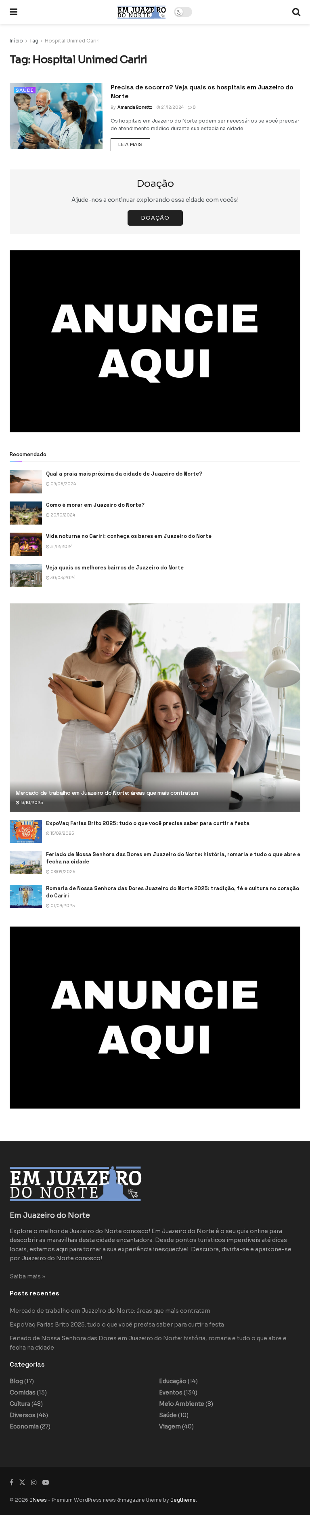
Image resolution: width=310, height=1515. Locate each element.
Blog (16, 1381)
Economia (24, 1426)
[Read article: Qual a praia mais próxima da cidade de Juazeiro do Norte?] (26, 481)
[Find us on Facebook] (11, 1482)
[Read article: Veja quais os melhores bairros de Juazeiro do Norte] (26, 575)
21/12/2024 (172, 107)
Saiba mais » (27, 1276)
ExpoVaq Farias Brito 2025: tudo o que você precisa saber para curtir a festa (147, 823)
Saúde (25, 90)
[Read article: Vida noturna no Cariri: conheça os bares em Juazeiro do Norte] (26, 544)
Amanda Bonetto (135, 107)
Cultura (20, 1403)
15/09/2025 (62, 833)
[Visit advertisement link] (155, 341)
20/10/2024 (62, 515)
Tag (33, 41)
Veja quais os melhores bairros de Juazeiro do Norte (115, 567)
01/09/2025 (62, 905)
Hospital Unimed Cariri (72, 41)
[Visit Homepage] (141, 12)
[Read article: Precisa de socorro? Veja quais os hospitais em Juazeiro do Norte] (56, 116)
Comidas (23, 1392)
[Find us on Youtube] (45, 1482)
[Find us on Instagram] (34, 1482)
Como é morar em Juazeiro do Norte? (95, 504)
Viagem (170, 1426)
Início (16, 41)
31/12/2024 (61, 546)
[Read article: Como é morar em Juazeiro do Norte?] (26, 513)
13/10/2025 (31, 802)
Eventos (170, 1392)
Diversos (23, 1415)
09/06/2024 (63, 484)
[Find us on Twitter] (22, 1482)
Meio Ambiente (181, 1403)
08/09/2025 (62, 871)
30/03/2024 (62, 577)
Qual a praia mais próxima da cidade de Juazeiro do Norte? (124, 473)
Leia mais (134, 144)
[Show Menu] (13, 12)
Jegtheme (183, 1500)
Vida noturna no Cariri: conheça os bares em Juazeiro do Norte (129, 536)
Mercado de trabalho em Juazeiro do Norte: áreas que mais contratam (107, 792)
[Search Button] (296, 12)
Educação (172, 1381)
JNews (38, 1500)
